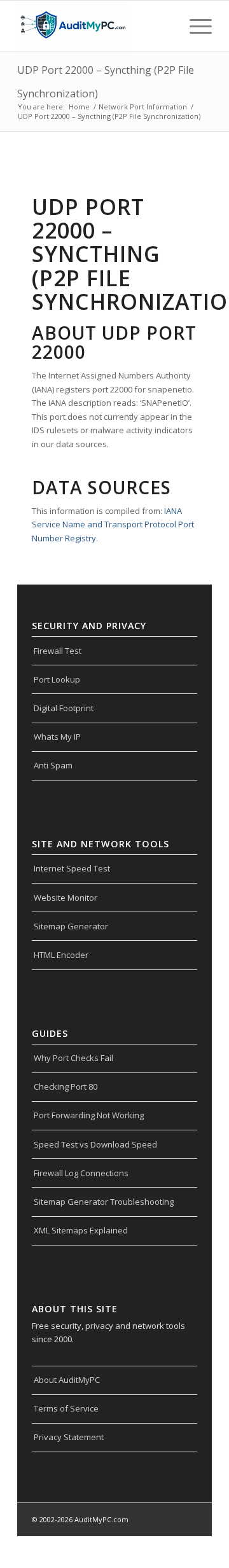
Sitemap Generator (71, 926)
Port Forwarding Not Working (89, 1115)
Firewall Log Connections (81, 1173)
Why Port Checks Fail (73, 1058)
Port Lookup (57, 679)
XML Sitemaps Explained (81, 1230)
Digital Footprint (64, 708)
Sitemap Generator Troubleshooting (104, 1201)
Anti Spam (53, 765)
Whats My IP (57, 736)
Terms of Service (66, 1408)
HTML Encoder (61, 955)
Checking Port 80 (65, 1086)
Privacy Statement (69, 1437)
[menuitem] (194, 26)
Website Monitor (65, 897)
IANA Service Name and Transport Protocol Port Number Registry (113, 524)
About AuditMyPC (67, 1379)
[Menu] (194, 26)
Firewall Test (57, 650)
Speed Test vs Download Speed (95, 1144)
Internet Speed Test (72, 868)
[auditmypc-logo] (95, 26)
